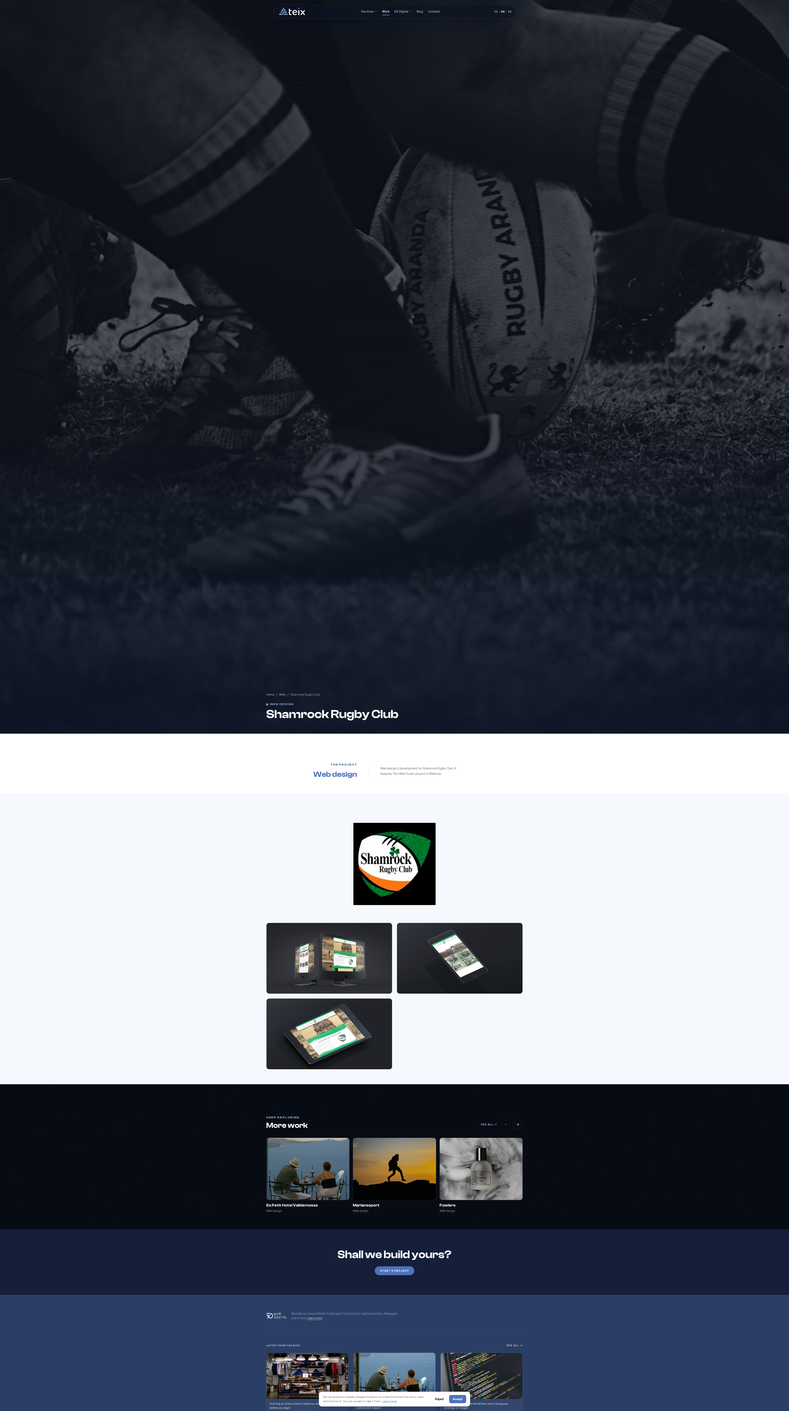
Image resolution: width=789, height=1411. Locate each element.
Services (367, 11)
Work (386, 11)
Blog (420, 11)
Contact (434, 11)
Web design (282, 704)
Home (270, 694)
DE (510, 11)
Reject (439, 1399)
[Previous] (506, 1124)
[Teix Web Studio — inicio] (292, 11)
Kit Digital (401, 11)
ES (496, 11)
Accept (458, 1399)
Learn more (314, 1318)
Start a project (394, 1270)
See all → (489, 1124)
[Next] (518, 1124)
